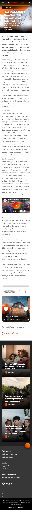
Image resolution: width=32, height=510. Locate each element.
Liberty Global (6, 469)
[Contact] (27, 446)
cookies (20, 500)
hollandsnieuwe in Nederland (11, 477)
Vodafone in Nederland (9, 454)
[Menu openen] (3, 3)
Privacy (3, 497)
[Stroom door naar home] (16, 3)
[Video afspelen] (16, 205)
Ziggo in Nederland (8, 466)
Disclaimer (4, 493)
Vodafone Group (7, 457)
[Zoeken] (29, 3)
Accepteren (12, 507)
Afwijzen (20, 507)
